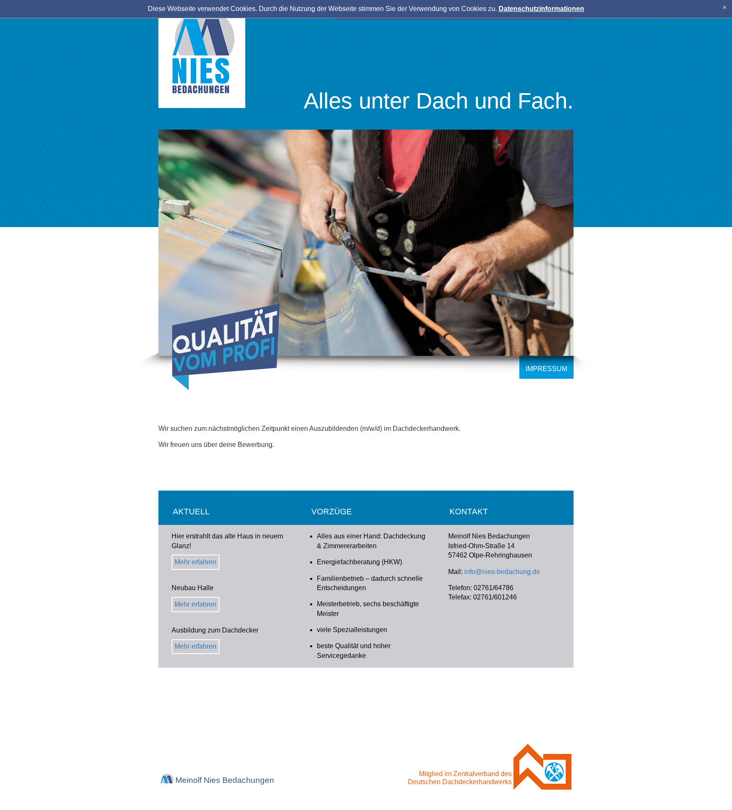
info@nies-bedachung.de (502, 571)
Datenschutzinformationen (541, 8)
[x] (724, 7)
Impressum (546, 368)
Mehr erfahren (195, 562)
